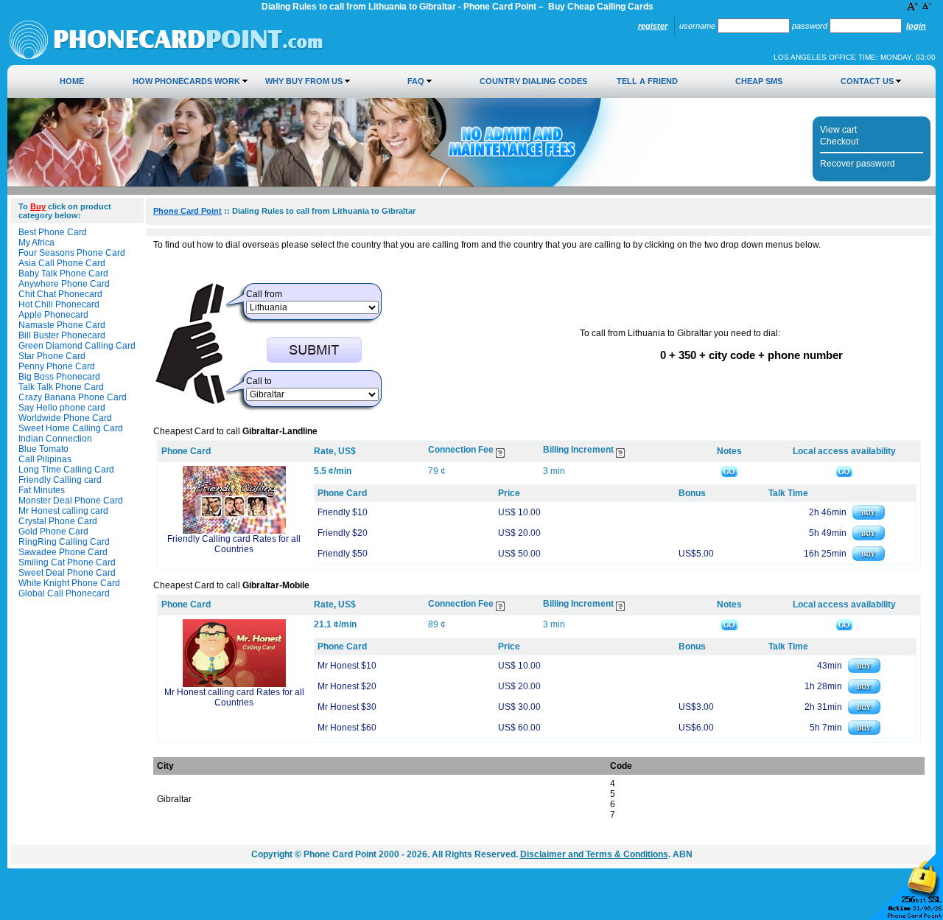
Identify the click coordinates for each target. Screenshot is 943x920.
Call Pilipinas (44, 459)
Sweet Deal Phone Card (67, 573)
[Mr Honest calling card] (234, 684)
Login (916, 25)
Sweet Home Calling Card (70, 428)
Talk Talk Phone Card (61, 387)
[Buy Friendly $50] (868, 558)
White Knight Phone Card (69, 583)
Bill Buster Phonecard (61, 335)
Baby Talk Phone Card (63, 273)
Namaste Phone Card (61, 325)
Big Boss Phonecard (59, 377)
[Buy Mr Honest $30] (864, 711)
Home (72, 81)
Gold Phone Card (53, 531)
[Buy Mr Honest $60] (864, 732)
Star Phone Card (51, 356)
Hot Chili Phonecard (58, 304)
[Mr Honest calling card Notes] (729, 624)
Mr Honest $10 (347, 666)
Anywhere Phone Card (64, 284)
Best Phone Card (52, 232)
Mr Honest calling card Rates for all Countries (234, 697)
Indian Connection (55, 438)
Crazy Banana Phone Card (72, 397)
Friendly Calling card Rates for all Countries (234, 544)
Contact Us (867, 81)
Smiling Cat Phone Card (67, 562)
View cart (838, 130)
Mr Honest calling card (63, 511)
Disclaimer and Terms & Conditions (594, 854)
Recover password (857, 163)
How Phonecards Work (186, 81)
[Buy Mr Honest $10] (864, 670)
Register (652, 25)
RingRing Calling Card (64, 542)
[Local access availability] (844, 471)
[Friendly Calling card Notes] (729, 471)
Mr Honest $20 (347, 686)
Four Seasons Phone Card (71, 253)
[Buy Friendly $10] (868, 517)
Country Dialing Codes (533, 81)
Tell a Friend (647, 81)
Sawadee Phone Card (63, 552)
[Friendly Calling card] (234, 531)
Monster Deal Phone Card (70, 500)
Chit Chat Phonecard (60, 294)
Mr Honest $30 (347, 707)
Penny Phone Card (56, 366)
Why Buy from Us (304, 81)
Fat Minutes (41, 490)
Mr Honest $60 (347, 727)
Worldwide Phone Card (65, 418)
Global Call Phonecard (64, 593)
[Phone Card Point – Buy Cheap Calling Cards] (166, 57)
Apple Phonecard (53, 315)
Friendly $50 (343, 553)
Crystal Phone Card (57, 521)
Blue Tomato (43, 449)
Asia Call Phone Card (61, 263)
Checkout (839, 141)
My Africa (36, 242)
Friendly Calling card (60, 480)
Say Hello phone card (61, 407)
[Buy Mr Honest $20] (864, 691)
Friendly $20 (343, 533)
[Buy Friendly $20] (868, 537)
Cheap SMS (758, 81)
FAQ (415, 81)
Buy (38, 206)
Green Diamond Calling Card (77, 346)
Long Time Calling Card (66, 469)
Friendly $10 (343, 512)
